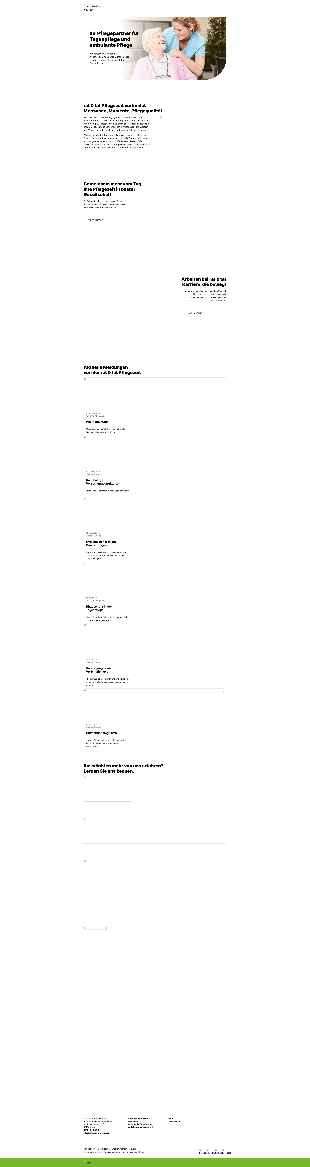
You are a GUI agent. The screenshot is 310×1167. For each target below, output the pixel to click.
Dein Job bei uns (189, 93)
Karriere (204, 13)
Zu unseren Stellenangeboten (204, 322)
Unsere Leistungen (99, 229)
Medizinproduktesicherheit (140, 1127)
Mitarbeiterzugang (211, 1120)
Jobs (200, 5)
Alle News (155, 753)
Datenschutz (134, 1121)
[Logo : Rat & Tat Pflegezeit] (95, 1018)
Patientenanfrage (179, 5)
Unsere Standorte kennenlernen (109, 155)
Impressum (174, 1121)
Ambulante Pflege (156, 93)
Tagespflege (126, 93)
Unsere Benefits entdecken (203, 330)
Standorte (190, 13)
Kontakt (216, 5)
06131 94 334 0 (91, 1130)
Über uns (218, 13)
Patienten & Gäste (170, 13)
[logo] (95, 8)
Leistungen (151, 13)
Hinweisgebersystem (138, 1118)
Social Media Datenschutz (140, 1124)
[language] (163, 5)
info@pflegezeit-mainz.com (97, 1133)
